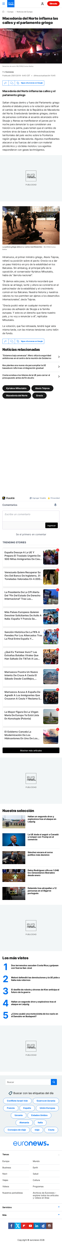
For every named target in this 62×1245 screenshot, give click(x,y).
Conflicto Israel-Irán (17, 1100)
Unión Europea (47, 1108)
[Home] (3, 12)
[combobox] (31, 1082)
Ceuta (51, 1129)
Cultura (36, 1180)
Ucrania (19, 1115)
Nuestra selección (18, 810)
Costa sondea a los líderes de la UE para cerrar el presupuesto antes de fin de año (26, 376)
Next (4, 1173)
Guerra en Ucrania (46, 1100)
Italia (40, 1122)
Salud (35, 1173)
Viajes (5, 1180)
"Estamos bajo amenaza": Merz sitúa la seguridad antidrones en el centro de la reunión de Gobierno (26, 356)
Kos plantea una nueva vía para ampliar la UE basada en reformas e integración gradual (24, 366)
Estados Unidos (39, 1115)
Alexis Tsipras (42, 388)
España (27, 1108)
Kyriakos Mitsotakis (16, 388)
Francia (11, 1108)
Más (4, 1215)
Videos (5, 1186)
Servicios (7, 1207)
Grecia (39, 395)
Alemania (24, 1122)
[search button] (54, 1082)
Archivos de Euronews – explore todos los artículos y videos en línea (46, 1195)
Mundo (36, 1161)
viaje (37, 1129)
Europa (10, 12)
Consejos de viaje (17, 1129)
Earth (35, 1167)
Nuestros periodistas (12, 1192)
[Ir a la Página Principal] (10, 3)
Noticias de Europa (25, 12)
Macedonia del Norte (16, 395)
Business (6, 1167)
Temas (5, 1154)
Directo (53, 3)
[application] (31, 46)
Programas (38, 1186)
